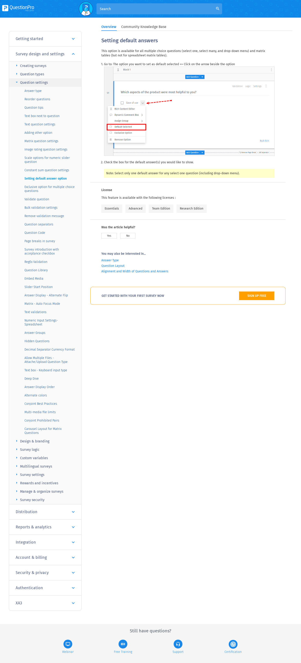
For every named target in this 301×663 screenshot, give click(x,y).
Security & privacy (32, 572)
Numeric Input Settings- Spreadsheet (41, 322)
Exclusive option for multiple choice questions (49, 189)
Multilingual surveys (33, 466)
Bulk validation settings (41, 208)
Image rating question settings (45, 149)
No (128, 235)
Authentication (29, 587)
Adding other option (38, 133)
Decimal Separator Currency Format (49, 349)
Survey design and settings (40, 54)
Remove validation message (44, 216)
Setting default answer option (45, 178)
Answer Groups (34, 333)
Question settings (31, 82)
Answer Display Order (39, 387)
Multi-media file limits (40, 412)
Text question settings (39, 124)
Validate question (36, 199)
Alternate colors (35, 395)
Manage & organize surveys (39, 491)
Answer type (33, 91)
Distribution (26, 511)
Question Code (34, 233)
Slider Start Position (38, 287)
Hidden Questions (37, 341)
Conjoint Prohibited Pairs (41, 420)
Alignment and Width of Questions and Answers (134, 271)
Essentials (112, 208)
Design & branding (32, 441)
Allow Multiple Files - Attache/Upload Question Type (46, 360)
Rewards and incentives (36, 483)
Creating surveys (30, 65)
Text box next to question (41, 116)
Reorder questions (37, 99)
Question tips (33, 108)
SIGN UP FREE (256, 296)
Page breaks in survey (39, 241)
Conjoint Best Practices (40, 404)
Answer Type (110, 260)
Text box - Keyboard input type (45, 370)
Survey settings (29, 474)
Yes (109, 235)
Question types (29, 74)
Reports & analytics (33, 527)
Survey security (30, 499)
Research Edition (191, 208)
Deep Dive (31, 379)
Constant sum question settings (46, 170)
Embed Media (33, 278)
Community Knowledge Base (143, 27)
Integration (26, 542)
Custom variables (31, 457)
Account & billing (31, 557)
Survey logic (27, 449)
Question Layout (112, 266)
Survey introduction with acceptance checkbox (41, 251)
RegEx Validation (35, 262)
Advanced (135, 208)
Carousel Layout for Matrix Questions (42, 431)
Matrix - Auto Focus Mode (42, 304)
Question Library (36, 270)
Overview (108, 27)
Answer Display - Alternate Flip (46, 295)
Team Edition (161, 208)
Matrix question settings (41, 141)
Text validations (35, 312)
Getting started (29, 38)
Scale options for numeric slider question (47, 160)
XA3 (19, 603)
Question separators (38, 224)
